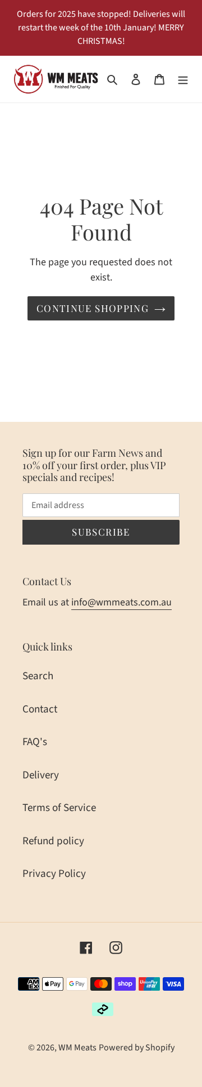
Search (37, 676)
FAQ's (34, 742)
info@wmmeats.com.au (121, 602)
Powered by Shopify (137, 1047)
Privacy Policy (54, 873)
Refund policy (53, 841)
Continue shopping (92, 308)
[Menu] (183, 79)
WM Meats (77, 1047)
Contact (39, 709)
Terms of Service (59, 808)
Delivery (40, 775)
